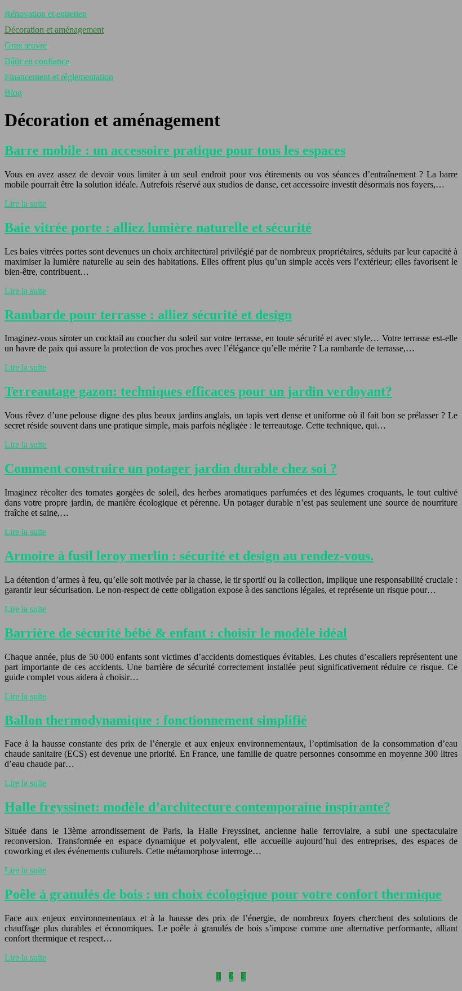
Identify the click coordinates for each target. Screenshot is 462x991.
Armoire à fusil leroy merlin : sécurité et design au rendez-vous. (189, 555)
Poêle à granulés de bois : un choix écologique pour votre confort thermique (223, 894)
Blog (13, 92)
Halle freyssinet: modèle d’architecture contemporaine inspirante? (197, 807)
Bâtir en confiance (37, 61)
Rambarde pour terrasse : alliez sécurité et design (148, 314)
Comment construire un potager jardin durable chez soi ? (171, 468)
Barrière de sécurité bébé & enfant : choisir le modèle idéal (176, 633)
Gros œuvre (26, 45)
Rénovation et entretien (46, 14)
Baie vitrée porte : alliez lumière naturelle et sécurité (158, 227)
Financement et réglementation (59, 77)
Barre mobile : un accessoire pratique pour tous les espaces (175, 150)
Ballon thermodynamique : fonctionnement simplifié (156, 720)
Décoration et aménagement (54, 29)
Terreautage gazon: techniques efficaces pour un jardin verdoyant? (198, 391)
